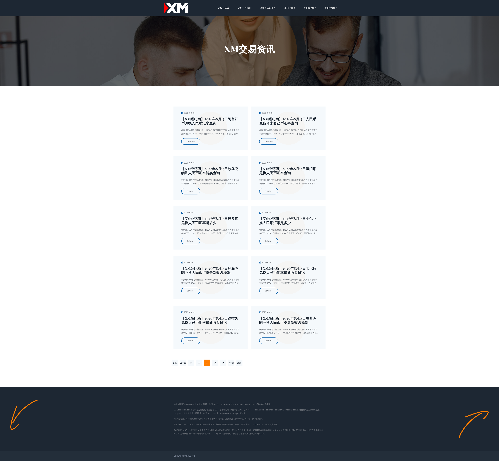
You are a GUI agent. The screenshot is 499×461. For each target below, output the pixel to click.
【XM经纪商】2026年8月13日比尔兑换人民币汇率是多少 (287, 220)
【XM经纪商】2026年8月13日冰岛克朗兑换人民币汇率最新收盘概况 (209, 270)
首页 (175, 362)
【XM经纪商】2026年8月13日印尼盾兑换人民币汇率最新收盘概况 (287, 270)
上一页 (183, 362)
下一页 (231, 362)
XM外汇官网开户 (267, 8)
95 (223, 362)
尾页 (239, 362)
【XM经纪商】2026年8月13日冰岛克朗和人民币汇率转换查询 (209, 171)
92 (199, 362)
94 (215, 362)
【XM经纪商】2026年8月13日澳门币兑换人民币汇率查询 (287, 171)
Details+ (191, 141)
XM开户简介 (289, 8)
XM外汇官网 (223, 8)
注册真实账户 (331, 8)
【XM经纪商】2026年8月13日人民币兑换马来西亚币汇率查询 (287, 121)
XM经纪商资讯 (244, 8)
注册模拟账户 (310, 8)
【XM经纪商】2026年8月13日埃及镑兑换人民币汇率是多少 (209, 220)
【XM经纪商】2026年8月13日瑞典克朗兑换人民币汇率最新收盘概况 (287, 320)
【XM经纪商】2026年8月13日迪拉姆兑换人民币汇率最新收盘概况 (209, 320)
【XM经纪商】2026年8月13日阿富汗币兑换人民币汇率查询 (209, 121)
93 (207, 362)
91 (191, 362)
